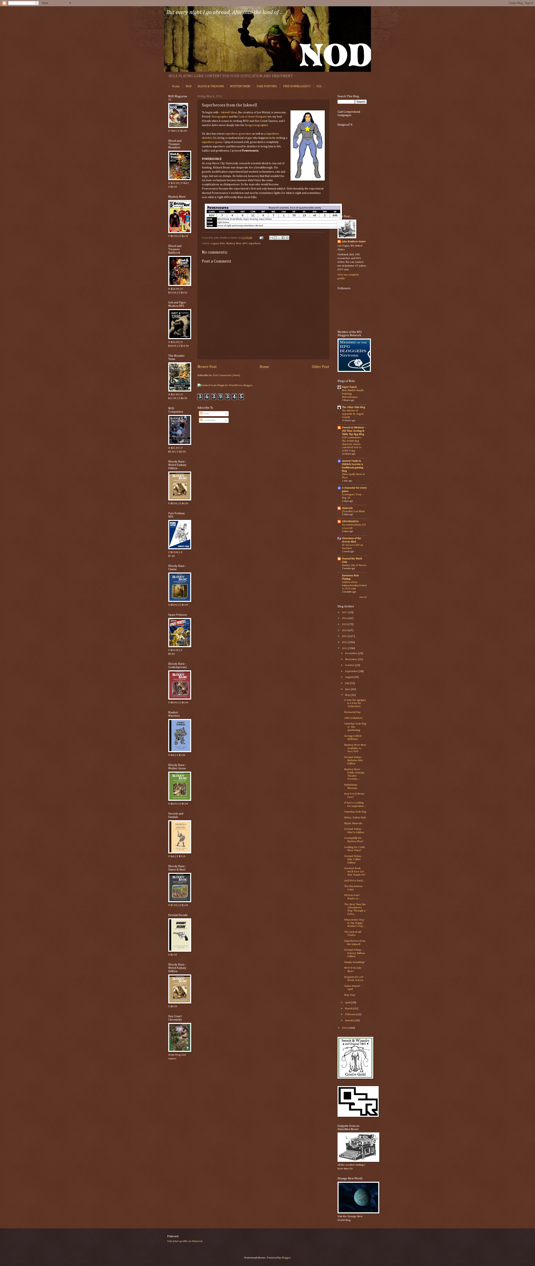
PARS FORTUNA (267, 86)
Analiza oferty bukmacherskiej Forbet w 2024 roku (354, 585)
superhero (255, 243)
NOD (189, 86)
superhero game (212, 142)
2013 (345, 636)
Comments (208, 420)
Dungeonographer (256, 125)
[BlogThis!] (275, 238)
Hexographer (219, 116)
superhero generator (238, 133)
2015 (345, 624)
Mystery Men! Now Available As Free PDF (355, 748)
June (348, 689)
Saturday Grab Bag (355, 811)
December (351, 653)
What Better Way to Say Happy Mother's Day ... (354, 923)
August (349, 677)
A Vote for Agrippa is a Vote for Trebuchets (355, 703)
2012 (345, 642)
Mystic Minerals (353, 823)
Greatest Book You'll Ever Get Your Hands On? (355, 871)
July (347, 683)
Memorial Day (352, 712)
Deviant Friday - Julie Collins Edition (353, 859)
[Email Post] (261, 237)
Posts (205, 413)
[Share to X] (279, 238)
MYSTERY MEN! (240, 86)
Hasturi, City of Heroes (354, 565)
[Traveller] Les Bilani (353, 511)
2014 (345, 630)
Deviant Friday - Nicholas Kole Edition (353, 760)
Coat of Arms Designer (252, 116)
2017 (345, 612)
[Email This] (271, 238)
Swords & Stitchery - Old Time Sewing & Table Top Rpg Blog (353, 431)
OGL (319, 86)
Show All (363, 597)
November (351, 659)
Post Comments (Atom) (226, 375)
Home (176, 86)
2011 (345, 648)
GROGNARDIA (350, 521)
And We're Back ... (354, 880)
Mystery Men (233, 243)
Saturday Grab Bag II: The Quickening (355, 727)
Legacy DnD (218, 243)
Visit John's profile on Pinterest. (185, 1241)
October (350, 665)
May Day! (349, 995)
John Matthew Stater (354, 241)
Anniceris (347, 508)
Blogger (286, 1257)
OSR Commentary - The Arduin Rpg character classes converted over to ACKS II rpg (352, 444)
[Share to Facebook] (283, 238)
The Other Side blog (353, 407)
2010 (345, 1028)
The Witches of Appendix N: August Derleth (353, 414)
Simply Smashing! (354, 962)
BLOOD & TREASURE (211, 86)
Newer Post (207, 367)
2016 (345, 618)
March (349, 1008)
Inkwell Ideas (229, 112)
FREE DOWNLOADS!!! (297, 86)
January (350, 1020)
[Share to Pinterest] (287, 238)
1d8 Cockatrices (353, 718)
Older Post (320, 367)
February (350, 1014)
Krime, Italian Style (355, 817)
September (352, 671)
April (348, 1002)
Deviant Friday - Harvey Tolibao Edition (354, 953)
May (348, 695)
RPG (244, 243)
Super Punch (349, 387)
